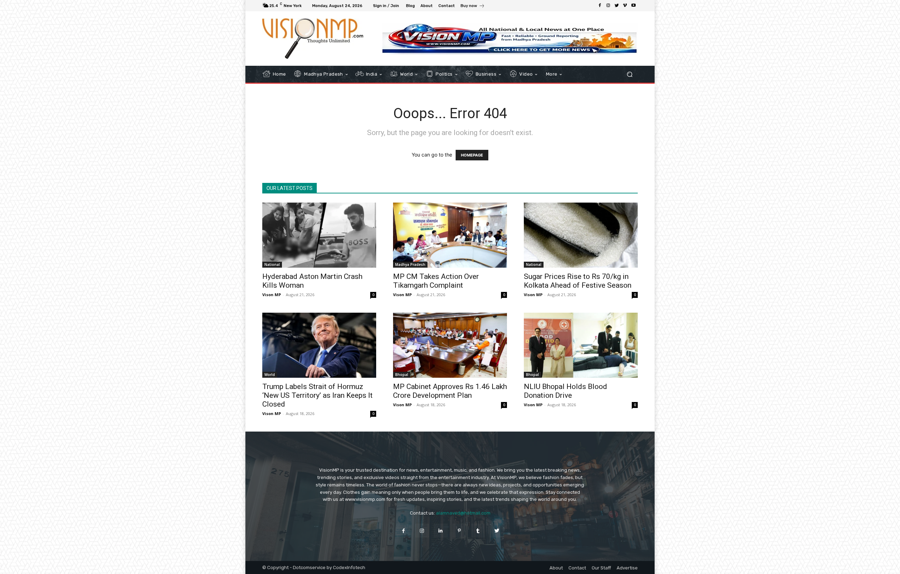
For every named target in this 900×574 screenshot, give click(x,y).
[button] (629, 74)
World (269, 374)
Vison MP (271, 294)
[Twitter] (616, 5)
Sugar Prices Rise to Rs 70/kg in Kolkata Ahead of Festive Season (577, 280)
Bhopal (401, 374)
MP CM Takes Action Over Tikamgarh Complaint (436, 280)
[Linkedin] (441, 530)
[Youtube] (633, 5)
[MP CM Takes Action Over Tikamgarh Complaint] (450, 235)
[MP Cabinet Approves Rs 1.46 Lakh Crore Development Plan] (450, 345)
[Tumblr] (478, 530)
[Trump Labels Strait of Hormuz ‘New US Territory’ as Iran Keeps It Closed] (319, 345)
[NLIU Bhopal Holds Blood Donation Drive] (581, 345)
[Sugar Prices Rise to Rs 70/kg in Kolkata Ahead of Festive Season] (581, 235)
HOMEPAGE (472, 155)
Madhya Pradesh (410, 264)
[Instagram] (608, 5)
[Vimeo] (625, 5)
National (272, 264)
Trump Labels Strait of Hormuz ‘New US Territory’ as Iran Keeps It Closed (317, 395)
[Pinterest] (459, 530)
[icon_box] (473, 6)
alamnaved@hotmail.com (463, 513)
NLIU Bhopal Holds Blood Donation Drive (565, 391)
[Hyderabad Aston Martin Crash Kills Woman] (319, 235)
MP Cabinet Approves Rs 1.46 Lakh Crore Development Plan (450, 391)
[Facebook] (600, 5)
